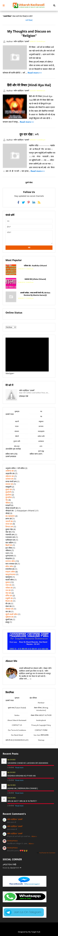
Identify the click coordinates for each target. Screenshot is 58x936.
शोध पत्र (17, 446)
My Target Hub (34, 932)
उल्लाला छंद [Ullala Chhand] (35, 279)
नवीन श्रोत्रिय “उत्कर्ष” (15, 819)
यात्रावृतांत (41, 431)
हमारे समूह (41, 451)
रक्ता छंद (8, 585)
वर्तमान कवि (41, 436)
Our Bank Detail (17, 735)
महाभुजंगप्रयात (11, 574)
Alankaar (41, 702)
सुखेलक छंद (9, 616)
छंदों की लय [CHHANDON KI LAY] (17, 740)
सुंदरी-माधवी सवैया (12, 614)
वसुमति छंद (9, 598)
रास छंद (8, 590)
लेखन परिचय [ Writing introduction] (41, 709)
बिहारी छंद (9, 545)
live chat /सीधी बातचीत (41, 735)
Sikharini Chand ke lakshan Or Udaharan (27, 763)
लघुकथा (41, 421)
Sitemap (41, 740)
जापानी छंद (9, 521)
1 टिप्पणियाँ (10, 780)
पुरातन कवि (17, 441)
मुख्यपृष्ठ (17, 411)
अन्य (41, 446)
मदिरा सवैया (9, 566)
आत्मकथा (41, 441)
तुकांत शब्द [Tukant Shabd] (17, 708)
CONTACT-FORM (41, 730)
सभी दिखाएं (29, 20)
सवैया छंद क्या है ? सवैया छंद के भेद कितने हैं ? (22, 801)
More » (34, 836)
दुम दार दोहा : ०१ (29, 134)
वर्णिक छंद (9, 595)
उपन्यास (41, 426)
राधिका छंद (9, 587)
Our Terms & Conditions (17, 730)
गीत (7, 500)
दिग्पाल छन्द (9, 526)
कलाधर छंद (9, 484)
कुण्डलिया (9, 497)
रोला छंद (8, 593)
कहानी (17, 421)
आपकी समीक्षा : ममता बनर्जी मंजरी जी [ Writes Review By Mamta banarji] (35, 293)
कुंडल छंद (9, 489)
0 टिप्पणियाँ (10, 768)
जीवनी (17, 436)
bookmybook (41, 720)
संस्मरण (17, 431)
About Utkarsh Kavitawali (17, 720)
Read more (19, 768)
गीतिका (8, 502)
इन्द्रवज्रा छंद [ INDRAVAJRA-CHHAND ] (22, 788)
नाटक (17, 426)
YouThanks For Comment (47, 853)
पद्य (41, 411)
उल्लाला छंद (9, 478)
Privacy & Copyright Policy (41, 725)
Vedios (16, 715)
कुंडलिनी (8, 492)
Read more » (34, 72)
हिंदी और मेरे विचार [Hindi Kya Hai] (29, 85)
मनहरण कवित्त (10, 571)
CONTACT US (17, 725)
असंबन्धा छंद (10, 470)
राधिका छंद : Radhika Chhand (35, 265)
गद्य (41, 416)
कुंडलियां (8, 494)
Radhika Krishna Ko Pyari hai (21, 776)
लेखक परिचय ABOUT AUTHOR (41, 715)
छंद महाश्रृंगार (10, 516)
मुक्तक (8, 582)
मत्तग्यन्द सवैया (10, 561)
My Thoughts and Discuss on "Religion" (29, 33)
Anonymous (12, 840)
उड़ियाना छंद (10, 476)
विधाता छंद (9, 601)
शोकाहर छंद (9, 608)
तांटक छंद (9, 524)
